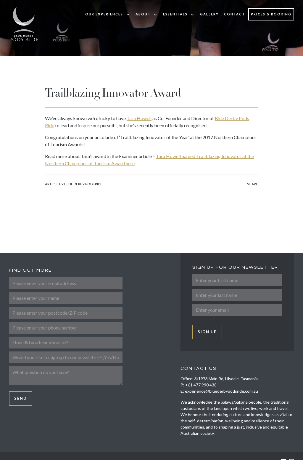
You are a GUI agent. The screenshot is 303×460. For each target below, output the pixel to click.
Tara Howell (139, 118)
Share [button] (252, 184)
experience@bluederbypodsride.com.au (221, 391)
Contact (234, 14)
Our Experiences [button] (104, 14)
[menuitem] (107, 14)
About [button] (143, 14)
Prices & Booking (271, 14)
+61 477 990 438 (201, 384)
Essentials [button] (175, 14)
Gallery (209, 14)
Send (20, 398)
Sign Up (207, 332)
